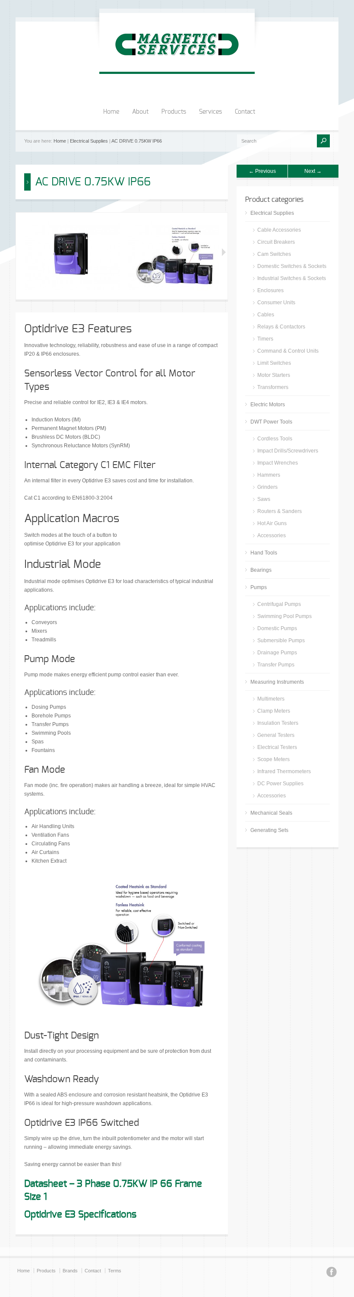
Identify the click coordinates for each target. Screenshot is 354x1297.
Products (173, 112)
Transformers (272, 387)
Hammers (268, 475)
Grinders (267, 487)
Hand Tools (263, 553)
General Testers (275, 735)
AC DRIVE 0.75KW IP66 (136, 140)
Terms (114, 1270)
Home (111, 112)
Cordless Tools (274, 439)
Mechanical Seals (271, 813)
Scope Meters (273, 759)
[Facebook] (331, 1273)
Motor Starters (273, 375)
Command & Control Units (288, 351)
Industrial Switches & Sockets (291, 278)
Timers (265, 339)
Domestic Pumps (277, 628)
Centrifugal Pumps (279, 604)
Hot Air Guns (272, 523)
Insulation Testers (277, 723)
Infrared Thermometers (284, 771)
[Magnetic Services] (177, 63)
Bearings (261, 570)
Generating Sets (269, 830)
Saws (263, 499)
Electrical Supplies (89, 140)
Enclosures (270, 290)
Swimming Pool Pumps (284, 616)
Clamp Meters (273, 711)
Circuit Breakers (276, 242)
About (140, 112)
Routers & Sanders (279, 511)
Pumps (258, 587)
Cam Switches (274, 254)
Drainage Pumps (277, 653)
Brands (70, 1270)
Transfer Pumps (275, 665)
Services (210, 112)
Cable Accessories (279, 230)
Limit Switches (274, 363)
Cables (265, 315)
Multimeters (270, 699)
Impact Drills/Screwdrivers (287, 451)
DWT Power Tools (271, 422)
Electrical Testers (277, 747)
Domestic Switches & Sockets (291, 266)
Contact (245, 112)
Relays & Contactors (281, 327)
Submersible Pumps (281, 640)
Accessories (271, 535)
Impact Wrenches (277, 463)
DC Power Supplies (280, 784)
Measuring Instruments (277, 682)
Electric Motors (267, 405)
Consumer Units (276, 303)
